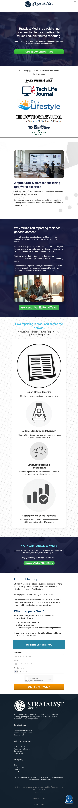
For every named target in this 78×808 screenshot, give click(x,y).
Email (16, 660)
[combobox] (16, 671)
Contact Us (39, 793)
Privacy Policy (39, 804)
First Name (18, 653)
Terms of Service (39, 799)
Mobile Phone (19, 668)
